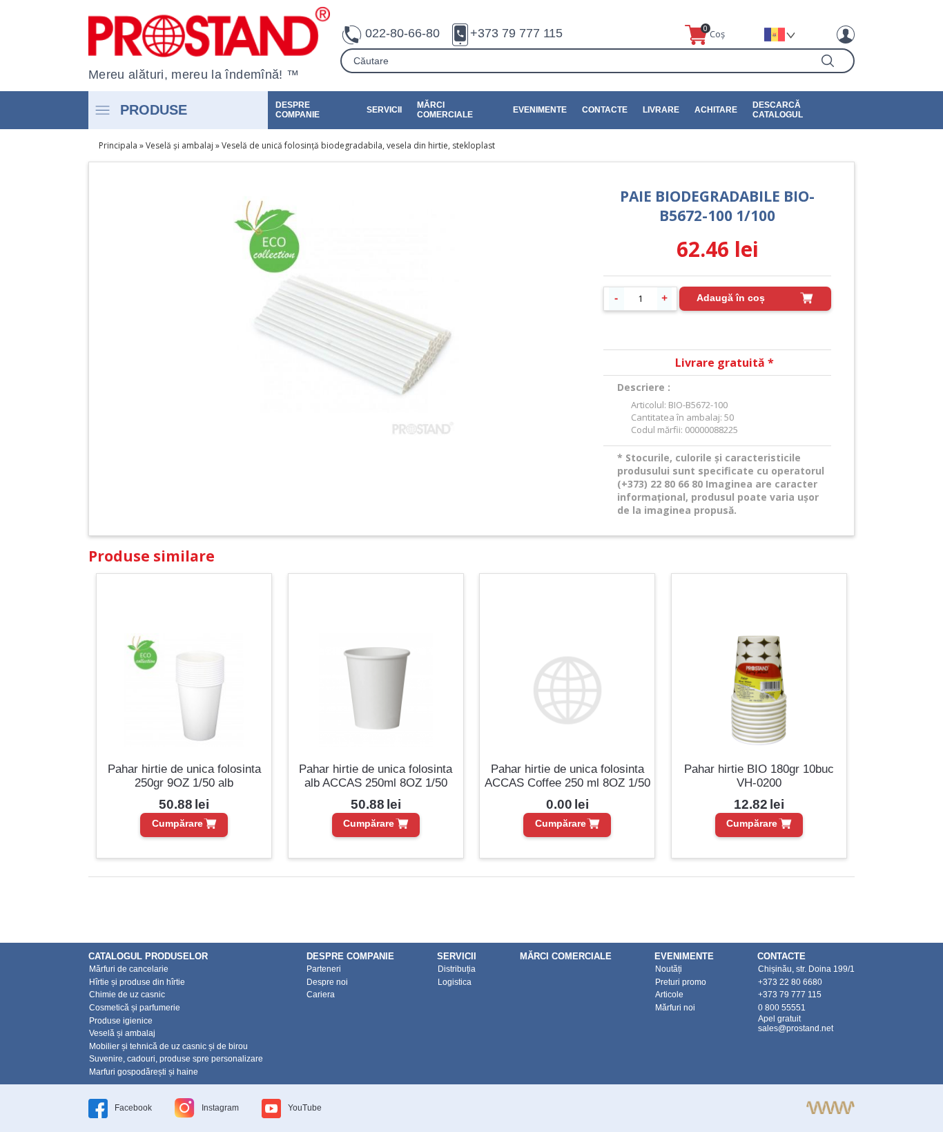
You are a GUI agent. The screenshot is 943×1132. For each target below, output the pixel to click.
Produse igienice (121, 1021)
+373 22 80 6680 (790, 982)
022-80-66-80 (402, 33)
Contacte (605, 110)
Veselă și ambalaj (179, 145)
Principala (118, 145)
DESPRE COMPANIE (297, 109)
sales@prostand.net (795, 1028)
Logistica (454, 982)
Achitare (715, 110)
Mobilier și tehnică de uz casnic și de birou (168, 1046)
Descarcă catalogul (777, 109)
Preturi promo (680, 982)
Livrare (661, 110)
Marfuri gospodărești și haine (143, 1072)
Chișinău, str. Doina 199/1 (806, 969)
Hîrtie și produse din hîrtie (137, 982)
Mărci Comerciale (445, 109)
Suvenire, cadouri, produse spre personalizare (176, 1059)
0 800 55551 (782, 1008)
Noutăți (668, 969)
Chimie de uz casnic (127, 994)
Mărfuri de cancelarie (128, 969)
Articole (669, 994)
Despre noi (327, 982)
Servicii (384, 110)
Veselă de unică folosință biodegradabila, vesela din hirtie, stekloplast (358, 145)
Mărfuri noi (675, 1008)
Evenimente (540, 110)
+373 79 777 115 (516, 33)
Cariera (321, 994)
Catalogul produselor (148, 956)
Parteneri (324, 969)
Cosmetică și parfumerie (134, 1008)
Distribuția (457, 969)
